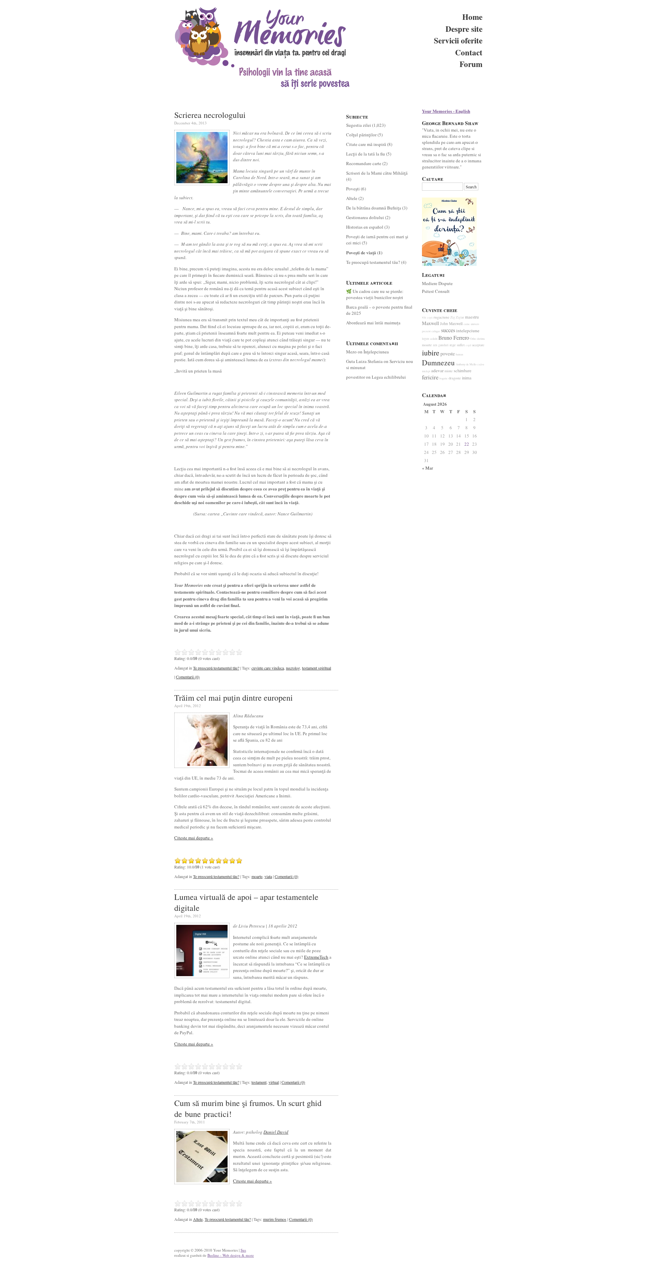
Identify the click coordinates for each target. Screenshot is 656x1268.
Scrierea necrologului (210, 114)
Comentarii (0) (188, 676)
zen (435, 345)
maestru (472, 317)
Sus (243, 1250)
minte (449, 370)
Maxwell (430, 323)
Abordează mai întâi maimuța (373, 323)
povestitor (355, 377)
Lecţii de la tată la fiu (365, 154)
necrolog (293, 668)
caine (467, 324)
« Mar (427, 468)
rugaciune (441, 317)
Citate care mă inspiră (366, 144)
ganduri (443, 345)
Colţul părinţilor (361, 135)
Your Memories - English (446, 111)
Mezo (351, 352)
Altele (198, 1219)
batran (459, 354)
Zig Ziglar (457, 317)
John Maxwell (451, 323)
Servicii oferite (458, 40)
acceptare (478, 345)
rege (453, 344)
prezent (426, 331)
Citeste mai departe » (193, 838)
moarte (256, 876)
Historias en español (364, 227)
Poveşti (353, 189)
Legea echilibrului (389, 377)
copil (468, 345)
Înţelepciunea (376, 352)
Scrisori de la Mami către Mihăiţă (377, 173)
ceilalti (433, 339)
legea (425, 338)
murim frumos (274, 1219)
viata (268, 876)
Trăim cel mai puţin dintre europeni (233, 697)
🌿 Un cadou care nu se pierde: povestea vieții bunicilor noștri (375, 294)
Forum (471, 64)
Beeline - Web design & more (230, 1255)
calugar (436, 331)
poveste (447, 353)
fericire (430, 377)
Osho (473, 339)
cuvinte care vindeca (267, 668)
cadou (480, 364)
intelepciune (467, 330)
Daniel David (275, 1132)
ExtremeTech (316, 957)
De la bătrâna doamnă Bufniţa (373, 208)
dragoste (455, 378)
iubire (430, 353)
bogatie (443, 378)
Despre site (464, 29)
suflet (461, 344)
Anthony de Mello (466, 364)
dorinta (481, 339)
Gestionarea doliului (365, 217)
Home (472, 17)
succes (448, 330)
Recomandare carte (363, 163)
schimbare (463, 371)
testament (258, 1082)
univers (475, 324)
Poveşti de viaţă (361, 252)
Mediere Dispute (437, 283)
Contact (468, 52)
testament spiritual (316, 668)
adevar (437, 370)
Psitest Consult (436, 291)
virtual (274, 1082)
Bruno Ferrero (453, 337)
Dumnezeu (438, 362)
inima (467, 378)
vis (424, 317)
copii (430, 317)
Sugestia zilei (358, 125)
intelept (426, 371)
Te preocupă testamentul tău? (216, 668)
